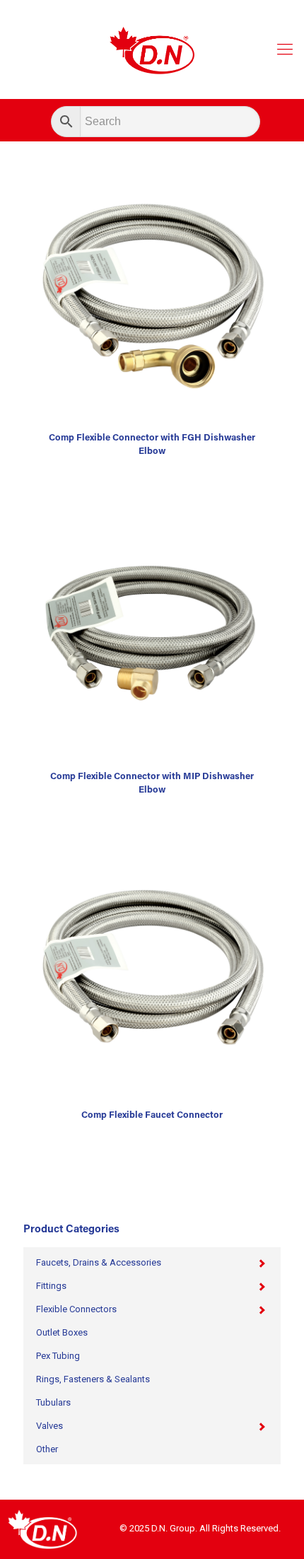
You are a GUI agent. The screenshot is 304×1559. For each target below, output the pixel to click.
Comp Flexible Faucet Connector (152, 1115)
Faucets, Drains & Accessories (98, 1262)
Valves (49, 1425)
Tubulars (53, 1402)
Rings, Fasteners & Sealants (93, 1379)
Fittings (51, 1285)
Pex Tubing (58, 1355)
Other (47, 1449)
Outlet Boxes (62, 1332)
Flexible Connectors (76, 1309)
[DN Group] (152, 49)
